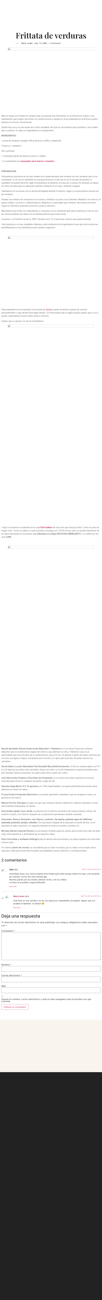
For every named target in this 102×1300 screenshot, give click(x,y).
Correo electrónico (11, 975)
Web (3, 986)
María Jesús (18, 896)
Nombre (6, 965)
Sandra (49, 309)
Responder (13, 886)
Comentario (8, 931)
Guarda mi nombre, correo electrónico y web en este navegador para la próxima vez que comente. (46, 1000)
